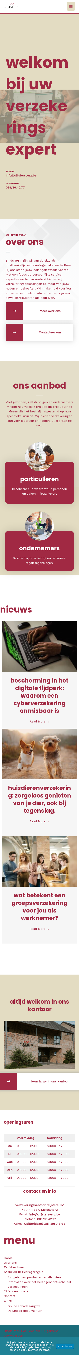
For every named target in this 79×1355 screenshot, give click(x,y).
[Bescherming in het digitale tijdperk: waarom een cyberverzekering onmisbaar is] (39, 646)
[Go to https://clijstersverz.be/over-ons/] (39, 311)
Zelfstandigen (14, 1267)
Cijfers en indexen (17, 1291)
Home (8, 1258)
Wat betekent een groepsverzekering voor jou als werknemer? (39, 906)
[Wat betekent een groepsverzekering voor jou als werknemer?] (39, 861)
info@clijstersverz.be (44, 1214)
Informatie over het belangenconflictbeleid (39, 1282)
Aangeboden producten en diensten (34, 1277)
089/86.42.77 (46, 1219)
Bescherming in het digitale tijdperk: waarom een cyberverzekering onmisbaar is (39, 695)
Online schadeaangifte (24, 1306)
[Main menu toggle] (71, 6)
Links (8, 1300)
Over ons (10, 1262)
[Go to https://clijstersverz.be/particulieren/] (39, 482)
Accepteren (65, 1346)
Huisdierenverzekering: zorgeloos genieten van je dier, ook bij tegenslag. (39, 799)
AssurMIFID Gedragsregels (23, 1272)
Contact (9, 1296)
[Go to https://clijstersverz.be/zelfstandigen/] (39, 551)
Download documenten (25, 1311)
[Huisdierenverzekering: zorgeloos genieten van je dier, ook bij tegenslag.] (39, 753)
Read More (39, 721)
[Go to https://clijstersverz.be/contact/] (39, 332)
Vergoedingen (18, 1286)
